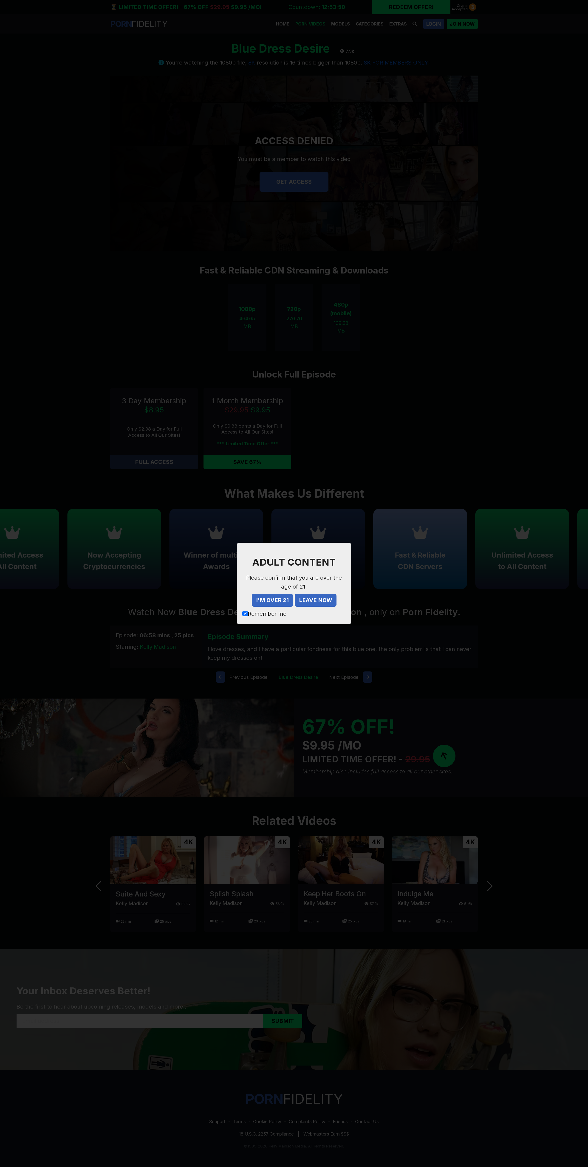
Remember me (267, 613)
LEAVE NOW (315, 600)
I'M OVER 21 (272, 600)
